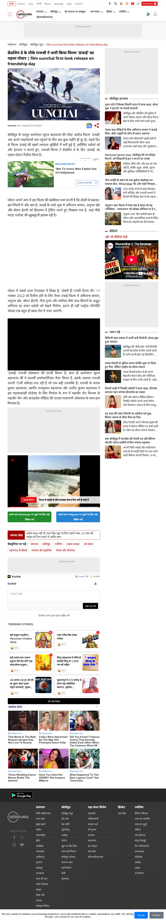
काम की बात (41, 878)
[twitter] (115, 3)
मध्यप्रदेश (40, 851)
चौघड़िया (138, 856)
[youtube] (132, 3)
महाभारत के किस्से (18, 550)
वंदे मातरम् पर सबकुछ (75, 11)
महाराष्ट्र (39, 867)
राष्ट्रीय (38, 829)
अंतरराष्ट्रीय (40, 835)
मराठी (38, 3)
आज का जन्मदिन (142, 818)
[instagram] (126, 3)
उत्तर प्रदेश (40, 818)
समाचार (40, 11)
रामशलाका (139, 851)
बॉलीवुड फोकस (68, 856)
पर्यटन (64, 840)
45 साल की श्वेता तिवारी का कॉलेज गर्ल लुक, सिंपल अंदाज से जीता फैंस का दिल (128, 415)
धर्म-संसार (95, 11)
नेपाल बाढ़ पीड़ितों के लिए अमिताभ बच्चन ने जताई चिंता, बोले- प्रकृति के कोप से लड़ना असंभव (131, 131)
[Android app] (21, 795)
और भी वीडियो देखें (116, 237)
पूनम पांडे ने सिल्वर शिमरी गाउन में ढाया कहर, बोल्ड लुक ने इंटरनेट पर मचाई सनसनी (131, 106)
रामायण (91, 835)
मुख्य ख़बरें (40, 824)
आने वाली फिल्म (68, 851)
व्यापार (39, 900)
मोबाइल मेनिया (42, 905)
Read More (29, 498)
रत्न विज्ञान (139, 873)
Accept (141, 915)
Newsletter (148, 3)
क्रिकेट (109, 11)
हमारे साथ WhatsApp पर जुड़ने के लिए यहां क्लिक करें (29, 517)
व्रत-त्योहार (92, 846)
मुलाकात (65, 878)
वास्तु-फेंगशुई (140, 840)
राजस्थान (40, 873)
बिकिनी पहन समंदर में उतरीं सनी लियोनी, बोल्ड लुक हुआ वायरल (131, 339)
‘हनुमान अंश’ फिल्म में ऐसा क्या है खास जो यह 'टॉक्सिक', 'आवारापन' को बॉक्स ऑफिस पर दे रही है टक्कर (131, 207)
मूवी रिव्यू (65, 829)
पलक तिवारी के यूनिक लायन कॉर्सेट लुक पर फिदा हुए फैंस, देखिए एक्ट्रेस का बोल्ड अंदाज (130, 365)
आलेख (64, 835)
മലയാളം (59, 3)
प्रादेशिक (40, 846)
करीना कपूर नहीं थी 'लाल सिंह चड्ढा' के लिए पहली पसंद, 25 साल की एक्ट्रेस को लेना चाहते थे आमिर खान (59, 535)
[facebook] (109, 3)
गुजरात (39, 862)
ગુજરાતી (78, 3)
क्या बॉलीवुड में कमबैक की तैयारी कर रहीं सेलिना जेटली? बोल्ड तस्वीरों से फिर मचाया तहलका (130, 440)
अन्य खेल (122, 813)
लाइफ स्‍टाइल (73, 544)
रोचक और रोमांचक (65, 550)
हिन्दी (11, 3)
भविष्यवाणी (93, 818)
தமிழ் (30, 3)
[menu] (11, 14)
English (21, 3)
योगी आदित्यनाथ (43, 813)
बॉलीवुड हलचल (118, 98)
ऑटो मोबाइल (42, 884)
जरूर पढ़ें (114, 332)
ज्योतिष (122, 11)
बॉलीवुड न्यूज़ (36, 44)
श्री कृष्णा (92, 829)
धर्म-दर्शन (92, 851)
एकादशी (91, 813)
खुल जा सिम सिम (69, 846)
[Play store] (148, 14)
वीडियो (113, 231)
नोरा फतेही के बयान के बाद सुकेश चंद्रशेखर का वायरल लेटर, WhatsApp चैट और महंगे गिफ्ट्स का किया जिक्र (130, 182)
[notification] (155, 14)
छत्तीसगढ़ (40, 856)
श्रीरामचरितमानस (44, 17)
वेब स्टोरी (65, 824)
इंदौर (38, 840)
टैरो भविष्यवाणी (142, 846)
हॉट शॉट (65, 818)
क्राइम (38, 889)
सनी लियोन (66, 867)
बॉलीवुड (54, 11)
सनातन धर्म (93, 824)
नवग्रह (137, 867)
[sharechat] (121, 3)
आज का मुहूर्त (141, 824)
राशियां (138, 829)
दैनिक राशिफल (141, 813)
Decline (156, 915)
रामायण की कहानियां (41, 550)
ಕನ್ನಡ (69, 3)
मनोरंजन (12, 44)
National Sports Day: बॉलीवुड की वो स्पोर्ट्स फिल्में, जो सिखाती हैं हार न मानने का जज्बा (130, 156)
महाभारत (92, 840)
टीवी (63, 873)
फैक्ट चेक (40, 894)
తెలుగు (48, 3)
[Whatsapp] (138, 3)
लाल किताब (140, 835)
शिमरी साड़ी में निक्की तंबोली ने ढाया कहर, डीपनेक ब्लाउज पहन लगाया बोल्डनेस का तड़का (131, 390)
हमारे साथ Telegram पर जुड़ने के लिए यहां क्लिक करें (78, 517)
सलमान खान (67, 862)
